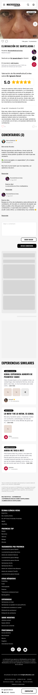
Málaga (4, 539)
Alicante (4, 542)
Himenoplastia (5, 586)
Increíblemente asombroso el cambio (11, 607)
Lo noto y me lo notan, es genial (19, 413)
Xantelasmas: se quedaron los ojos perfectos (14, 604)
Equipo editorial (6, 623)
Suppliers (4, 641)
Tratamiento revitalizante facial (10, 592)
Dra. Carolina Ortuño (7, 516)
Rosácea (4, 589)
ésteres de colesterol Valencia (10, 555)
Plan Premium (5, 635)
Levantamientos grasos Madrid (10, 549)
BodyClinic (5, 513)
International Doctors (7, 643)
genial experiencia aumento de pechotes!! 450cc (18, 375)
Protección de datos (10, 679)
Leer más (12, 385)
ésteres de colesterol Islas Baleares (11, 568)
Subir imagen (28, 240)
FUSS (3, 584)
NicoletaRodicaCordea (15, 50)
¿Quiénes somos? (6, 620)
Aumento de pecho (10, 371)
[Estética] (13, 5)
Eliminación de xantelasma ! (9, 610)
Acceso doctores (6, 633)
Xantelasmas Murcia (7, 565)
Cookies (29, 679)
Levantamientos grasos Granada (10, 574)
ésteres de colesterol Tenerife (10, 571)
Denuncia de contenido (8, 625)
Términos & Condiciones (18, 684)
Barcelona (4, 534)
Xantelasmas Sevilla (7, 563)
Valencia (4, 536)
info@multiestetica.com (27, 674)
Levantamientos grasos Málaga (10, 557)
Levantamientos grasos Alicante (10, 560)
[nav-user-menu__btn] (33, 5)
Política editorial (28, 681)
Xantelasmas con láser (8, 602)
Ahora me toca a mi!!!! (14, 450)
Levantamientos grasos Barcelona (11, 552)
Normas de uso (21, 679)
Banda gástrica (6, 595)
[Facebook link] (19, 650)
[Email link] (25, 650)
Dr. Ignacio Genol (16, 58)
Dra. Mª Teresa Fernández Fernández (12, 518)
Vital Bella (4, 524)
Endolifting (4, 581)
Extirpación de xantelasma (9, 613)
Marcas (4, 638)
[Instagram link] (13, 650)
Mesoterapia (8, 410)
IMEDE (3, 521)
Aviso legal (18, 681)
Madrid (3, 531)
